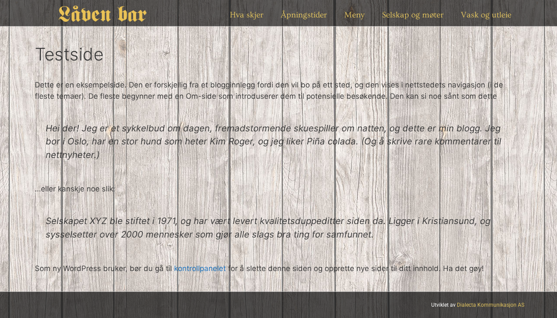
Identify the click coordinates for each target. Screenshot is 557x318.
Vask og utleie (486, 15)
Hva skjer (246, 15)
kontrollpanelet (200, 268)
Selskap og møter (412, 15)
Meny (354, 15)
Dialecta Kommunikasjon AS (490, 305)
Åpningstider (304, 15)
